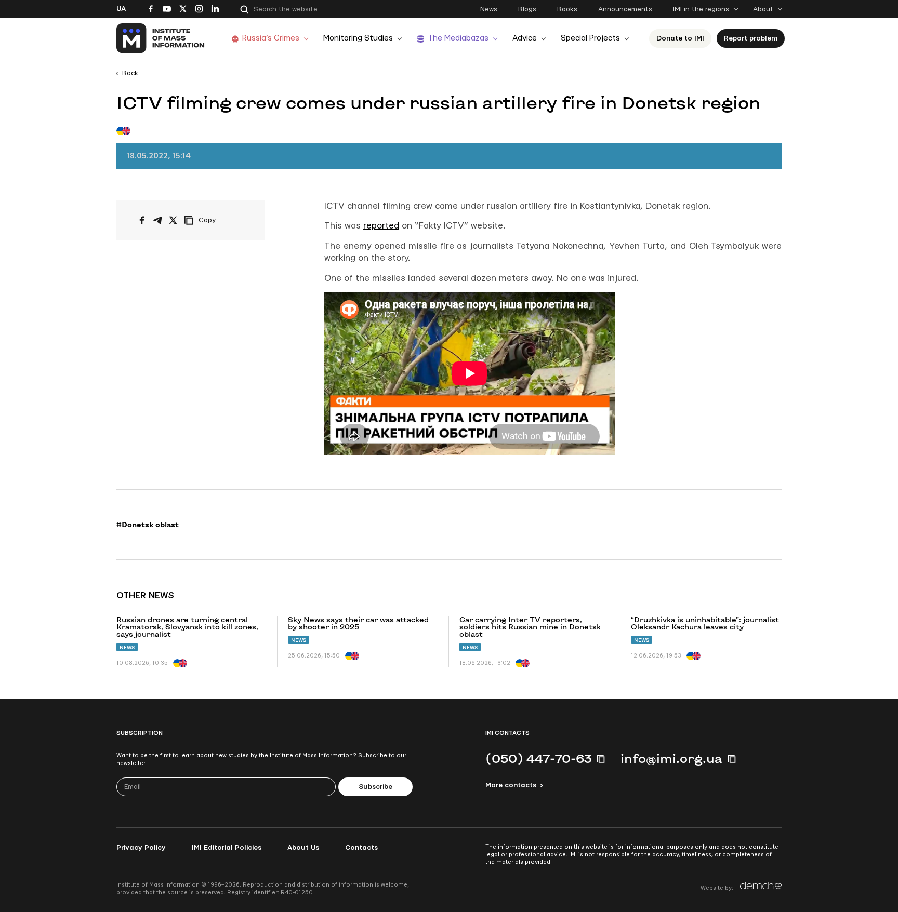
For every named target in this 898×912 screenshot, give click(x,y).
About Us (303, 847)
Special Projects (590, 38)
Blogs (527, 9)
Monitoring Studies (358, 38)
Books (567, 9)
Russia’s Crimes (270, 38)
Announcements (625, 9)
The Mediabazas (458, 38)
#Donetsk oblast (147, 524)
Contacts (361, 847)
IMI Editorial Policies (226, 847)
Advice (524, 38)
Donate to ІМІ (680, 38)
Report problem (750, 38)
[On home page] (160, 38)
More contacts (510, 785)
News (488, 9)
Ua (121, 8)
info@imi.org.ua (671, 758)
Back (130, 73)
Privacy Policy (141, 847)
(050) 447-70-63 (538, 758)
